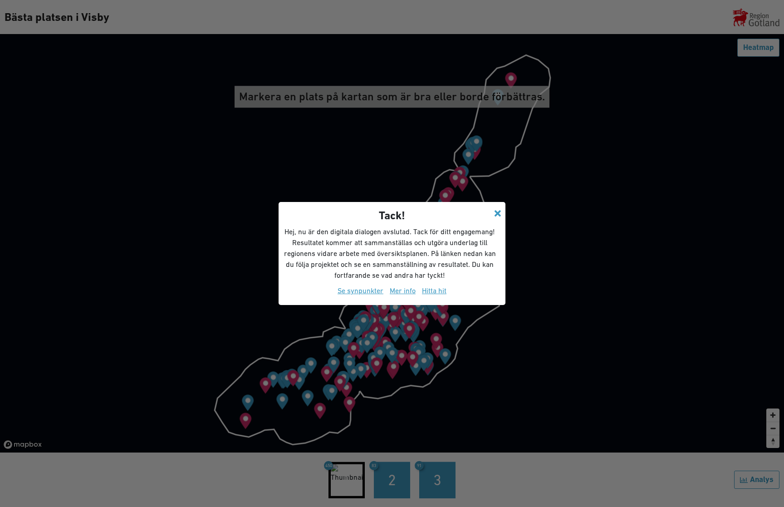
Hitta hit (434, 290)
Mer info (403, 290)
